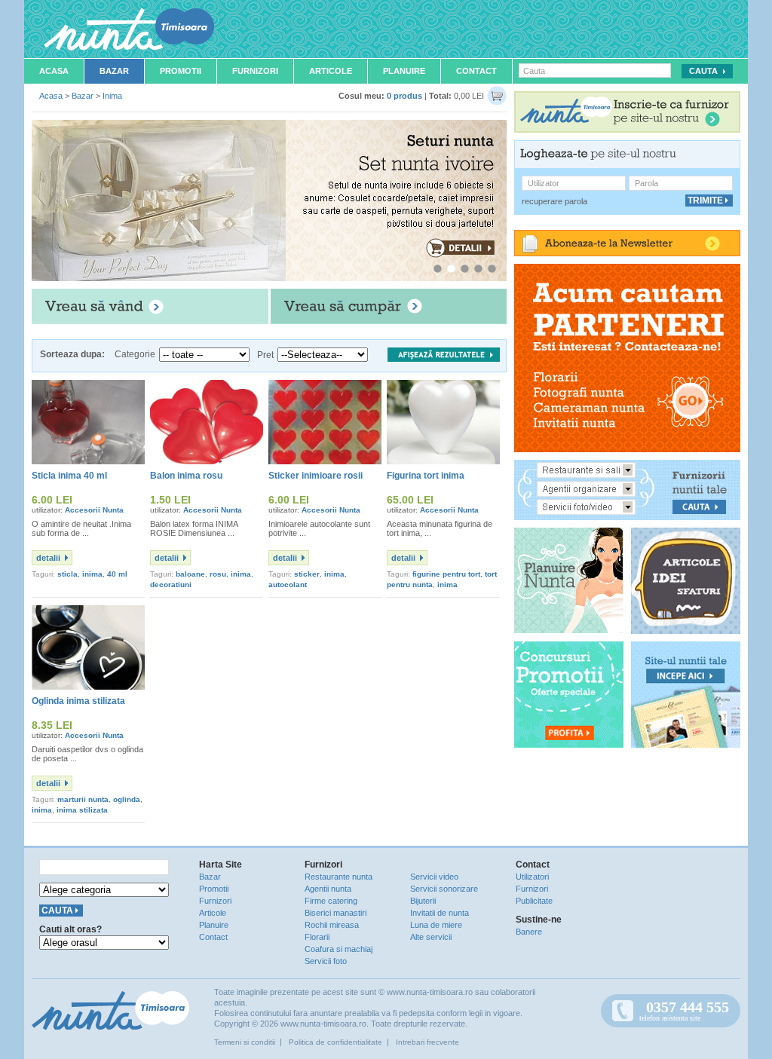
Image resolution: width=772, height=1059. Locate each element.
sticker (307, 574)
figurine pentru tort (446, 574)
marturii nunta (83, 799)
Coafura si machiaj (338, 948)
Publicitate (534, 900)
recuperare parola (554, 201)
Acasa (54, 70)
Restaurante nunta (338, 876)
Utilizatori (532, 876)
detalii (48, 557)
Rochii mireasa (332, 924)
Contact (476, 70)
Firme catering (331, 900)
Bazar (114, 70)
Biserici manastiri (335, 912)
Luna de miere (436, 924)
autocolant (287, 584)
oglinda (126, 799)
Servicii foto (326, 961)
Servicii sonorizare (444, 888)
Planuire (404, 70)
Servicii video (434, 876)
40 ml (117, 574)
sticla (67, 574)
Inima (112, 95)
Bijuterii (423, 900)
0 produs (404, 95)
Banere (529, 931)
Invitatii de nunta (439, 912)
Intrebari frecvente (427, 1042)
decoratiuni (170, 584)
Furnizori (255, 70)
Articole (330, 70)
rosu (218, 574)
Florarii (317, 936)
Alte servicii (431, 936)
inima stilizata (82, 810)
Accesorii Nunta (94, 510)
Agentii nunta (328, 888)
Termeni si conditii (244, 1042)
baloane (190, 574)
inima (92, 574)
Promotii (180, 70)
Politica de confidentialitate (335, 1042)
